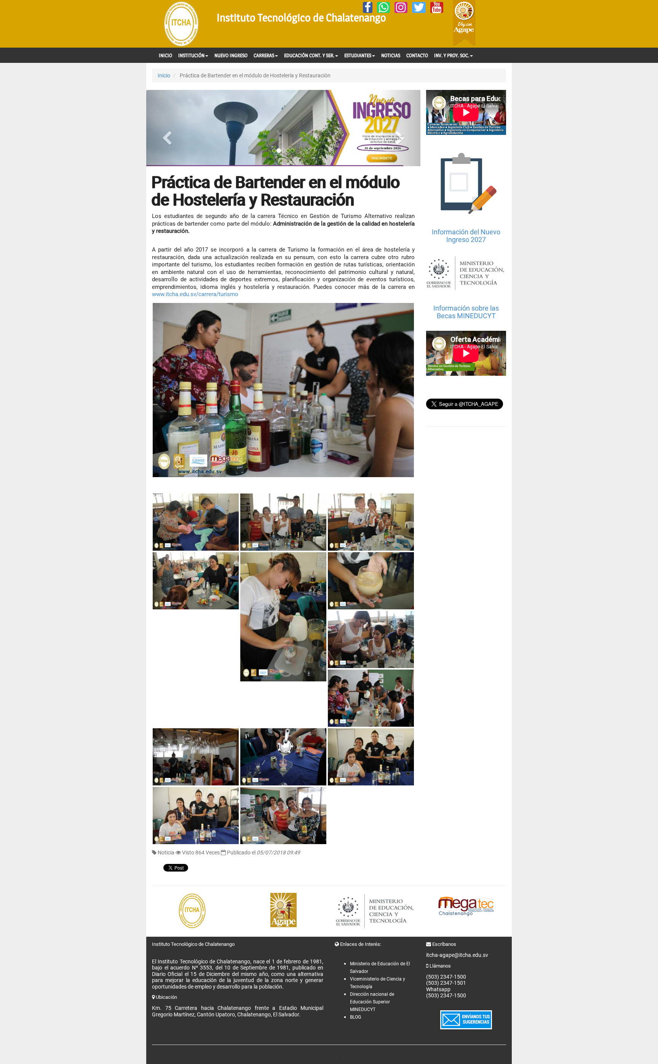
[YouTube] (436, 7)
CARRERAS (264, 55)
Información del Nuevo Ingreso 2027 (466, 236)
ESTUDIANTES (357, 55)
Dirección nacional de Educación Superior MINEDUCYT (372, 1002)
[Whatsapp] (383, 7)
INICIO (165, 55)
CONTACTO (417, 55)
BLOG (355, 1017)
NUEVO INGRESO (231, 55)
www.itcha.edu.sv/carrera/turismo (195, 294)
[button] (166, 128)
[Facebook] (367, 7)
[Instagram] (400, 7)
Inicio (164, 75)
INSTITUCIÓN (191, 55)
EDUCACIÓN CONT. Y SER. (309, 55)
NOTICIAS (390, 55)
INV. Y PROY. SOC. (451, 55)
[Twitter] (419, 7)
